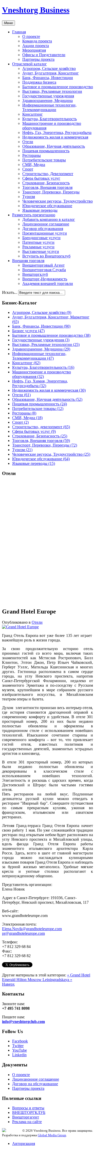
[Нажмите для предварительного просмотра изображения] (20, 627)
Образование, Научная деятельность (53, 146)
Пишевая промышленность (45, 151)
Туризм (28, 196)
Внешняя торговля (28, 260)
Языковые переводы (40, 210)
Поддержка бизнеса (39, 82)
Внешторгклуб (35, 274)
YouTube (19, 1050)
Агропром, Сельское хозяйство (49, 68)
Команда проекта (37, 41)
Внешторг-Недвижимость (44, 279)
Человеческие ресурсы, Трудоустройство (57, 201)
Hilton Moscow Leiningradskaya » (44, 979)
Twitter (18, 1046)
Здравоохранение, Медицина (47, 100)
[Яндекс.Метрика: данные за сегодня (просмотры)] (12, 1130)
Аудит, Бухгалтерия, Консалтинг (50, 73)
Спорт (27, 169)
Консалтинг (32, 114)
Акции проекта (35, 45)
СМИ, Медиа (33, 164)
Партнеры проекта (38, 59)
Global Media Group (52, 1135)
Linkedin (19, 1055)
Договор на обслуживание (35, 1084)
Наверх (8, 984)
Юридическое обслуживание (47, 206)
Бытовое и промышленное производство (57, 87)
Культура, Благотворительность (49, 119)
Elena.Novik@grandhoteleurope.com (32, 929)
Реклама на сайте (27, 1122)
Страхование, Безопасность (46, 183)
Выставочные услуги (40, 251)
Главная (19, 32)
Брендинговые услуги (41, 238)
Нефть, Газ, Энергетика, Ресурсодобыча (56, 132)
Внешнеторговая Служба (44, 270)
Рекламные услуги (38, 247)
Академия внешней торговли (47, 283)
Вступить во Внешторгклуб (46, 256)
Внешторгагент (25, 1117)
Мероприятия (34, 50)
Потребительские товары (44, 160)
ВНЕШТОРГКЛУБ (28, 1112)
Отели (27, 142)
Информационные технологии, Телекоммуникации (49, 107)
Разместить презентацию (33, 215)
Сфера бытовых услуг (41, 178)
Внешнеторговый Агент (43, 265)
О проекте (31, 36)
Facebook (20, 1041)
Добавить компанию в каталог (48, 219)
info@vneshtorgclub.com (23, 1021)
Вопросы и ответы (28, 1108)
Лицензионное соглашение (45, 224)
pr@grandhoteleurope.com (23, 933)
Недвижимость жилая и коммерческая (55, 137)
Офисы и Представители (43, 55)
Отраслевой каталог (29, 64)
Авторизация (23, 1143)
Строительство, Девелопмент (47, 174)
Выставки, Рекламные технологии (52, 91)
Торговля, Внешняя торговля (47, 187)
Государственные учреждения (48, 96)
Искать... (9, 292)
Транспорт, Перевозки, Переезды (51, 192)
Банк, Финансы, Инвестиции (47, 77)
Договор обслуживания (42, 228)
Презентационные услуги (44, 233)
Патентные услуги (38, 242)
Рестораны (31, 155)
